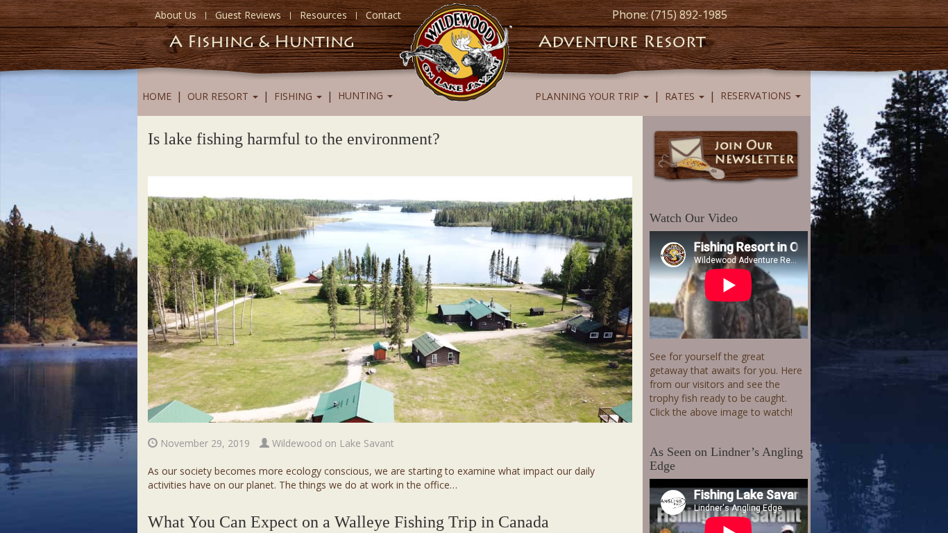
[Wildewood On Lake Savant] (456, 51)
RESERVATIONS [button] (757, 95)
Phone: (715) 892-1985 (669, 14)
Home (156, 96)
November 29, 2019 (204, 443)
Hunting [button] (362, 95)
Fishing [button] (294, 96)
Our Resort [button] (219, 96)
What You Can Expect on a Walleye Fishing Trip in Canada (348, 522)
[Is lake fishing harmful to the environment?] (390, 298)
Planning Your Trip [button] (588, 96)
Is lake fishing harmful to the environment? (294, 139)
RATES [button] (681, 96)
